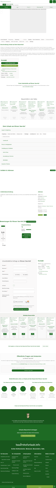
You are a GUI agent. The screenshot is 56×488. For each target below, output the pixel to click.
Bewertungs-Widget (15, 467)
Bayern (44, 199)
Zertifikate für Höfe (15, 470)
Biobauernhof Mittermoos (41, 110)
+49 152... (7, 75)
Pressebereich (36, 465)
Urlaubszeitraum (5, 274)
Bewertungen (40, 7)
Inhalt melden (45, 346)
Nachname (4, 268)
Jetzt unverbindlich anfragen (28, 86)
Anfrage (51, 7)
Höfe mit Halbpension (27, 476)
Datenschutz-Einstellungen (5, 471)
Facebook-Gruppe (48, 459)
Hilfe (35, 468)
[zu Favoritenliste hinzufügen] (1, 10)
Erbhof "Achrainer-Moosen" (32, 111)
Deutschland (42, 201)
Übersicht (6, 7)
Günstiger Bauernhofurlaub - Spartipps (27, 466)
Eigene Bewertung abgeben (31, 221)
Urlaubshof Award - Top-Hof (5, 465)
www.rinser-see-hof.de (10, 77)
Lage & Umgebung (6, 130)
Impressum (36, 456)
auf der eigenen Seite (42, 395)
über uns (2, 462)
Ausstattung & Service (8, 156)
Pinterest (47, 465)
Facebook (47, 456)
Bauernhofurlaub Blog (4, 468)
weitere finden (13, 394)
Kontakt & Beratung (15, 473)
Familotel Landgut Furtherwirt (23, 110)
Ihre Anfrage (4, 291)
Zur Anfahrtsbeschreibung (43, 271)
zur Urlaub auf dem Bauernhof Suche (1, 5)
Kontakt (47, 476)
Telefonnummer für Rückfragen (5, 296)
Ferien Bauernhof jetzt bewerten (26, 236)
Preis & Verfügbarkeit (6, 144)
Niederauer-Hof (5, 107)
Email (3, 271)
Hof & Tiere (5, 152)
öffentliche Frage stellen (28, 370)
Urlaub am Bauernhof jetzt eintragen (28, 435)
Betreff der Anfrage (5, 288)
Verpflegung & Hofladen (7, 148)
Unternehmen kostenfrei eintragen (16, 461)
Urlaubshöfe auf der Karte (5, 456)
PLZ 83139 (45, 196)
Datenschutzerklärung (18, 305)
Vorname (4, 265)
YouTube (47, 471)
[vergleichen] (1, 13)
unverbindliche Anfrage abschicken (21, 309)
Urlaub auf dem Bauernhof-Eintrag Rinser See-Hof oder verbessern (33, 396)
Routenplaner (53, 170)
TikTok (46, 468)
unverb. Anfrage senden (10, 63)
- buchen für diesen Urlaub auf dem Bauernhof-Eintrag (51, 395)
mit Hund (4, 285)
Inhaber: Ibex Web (37, 471)
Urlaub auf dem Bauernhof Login (7, 482)
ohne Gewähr (37, 346)
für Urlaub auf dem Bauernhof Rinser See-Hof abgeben (4, 395)
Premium (53, 100)
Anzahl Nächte (5, 278)
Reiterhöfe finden (26, 473)
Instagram (47, 462)
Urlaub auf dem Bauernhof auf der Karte (9, 71)
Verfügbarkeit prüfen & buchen (10, 65)
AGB (35, 459)
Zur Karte (40, 269)
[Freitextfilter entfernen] (51, 1)
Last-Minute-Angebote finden (27, 470)
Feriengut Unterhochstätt (14, 107)
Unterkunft (5, 140)
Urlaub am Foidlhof (51, 107)
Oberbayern (44, 206)
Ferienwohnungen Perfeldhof (51, 327)
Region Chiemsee (50, 206)
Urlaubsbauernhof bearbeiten (15, 457)
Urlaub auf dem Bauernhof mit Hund (27, 461)
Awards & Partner (6, 164)
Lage (17, 7)
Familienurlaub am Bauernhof (26, 457)
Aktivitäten (5, 160)
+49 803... (6, 73)
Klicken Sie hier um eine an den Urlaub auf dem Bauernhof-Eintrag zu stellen (28, 363)
